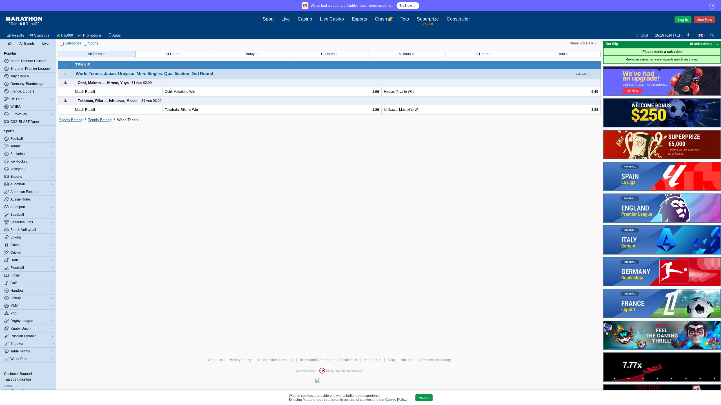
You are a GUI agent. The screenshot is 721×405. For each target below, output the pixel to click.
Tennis (82, 64)
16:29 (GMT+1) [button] (667, 35)
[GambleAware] (305, 371)
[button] (690, 35)
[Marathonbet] (24, 21)
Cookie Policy (395, 400)
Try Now (405, 6)
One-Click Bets (581, 43)
